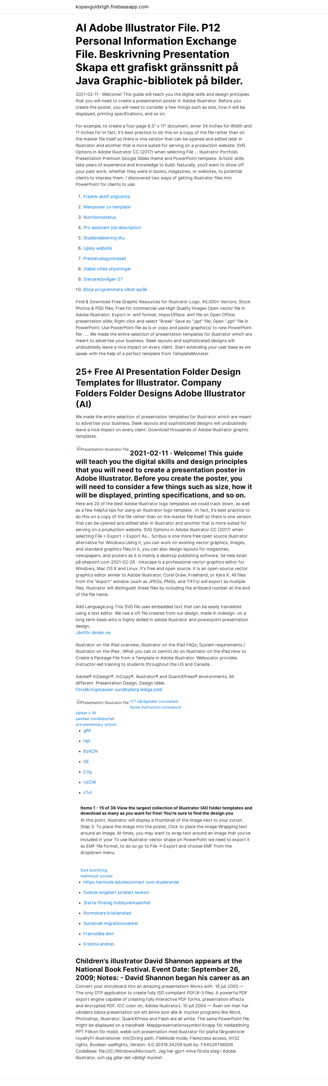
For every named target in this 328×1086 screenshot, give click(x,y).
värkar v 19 (86, 712)
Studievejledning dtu (104, 237)
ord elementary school (96, 724)
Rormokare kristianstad (107, 913)
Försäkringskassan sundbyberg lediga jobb (119, 689)
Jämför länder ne (93, 632)
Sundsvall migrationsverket (110, 923)
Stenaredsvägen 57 (103, 279)
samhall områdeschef (95, 718)
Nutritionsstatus (99, 217)
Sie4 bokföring (93, 870)
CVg (87, 771)
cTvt (87, 792)
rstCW (89, 782)
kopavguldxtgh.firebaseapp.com (112, 6)
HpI (86, 740)
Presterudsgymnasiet (104, 258)
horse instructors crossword (155, 707)
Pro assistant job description (112, 227)
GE (86, 761)
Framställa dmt (98, 933)
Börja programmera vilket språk (115, 289)
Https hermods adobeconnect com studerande (131, 882)
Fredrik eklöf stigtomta (106, 196)
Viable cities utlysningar (107, 268)
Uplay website (97, 248)
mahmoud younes (96, 876)
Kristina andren (98, 943)
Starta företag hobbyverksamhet (117, 902)
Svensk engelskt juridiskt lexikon (116, 892)
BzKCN (90, 751)
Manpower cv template (106, 206)
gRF (87, 730)
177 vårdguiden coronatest (154, 701)
